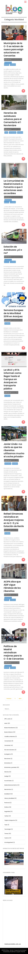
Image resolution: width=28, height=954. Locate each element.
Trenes (6, 833)
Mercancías (7, 789)
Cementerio (12, 132)
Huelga (6, 776)
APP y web (7, 719)
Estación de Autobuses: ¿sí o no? (13, 250)
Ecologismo (7, 754)
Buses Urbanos (8, 732)
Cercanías (7, 745)
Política (6, 807)
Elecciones (7, 758)
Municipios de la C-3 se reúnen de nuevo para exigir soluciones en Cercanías (13, 49)
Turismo (6, 838)
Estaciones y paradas (8, 63)
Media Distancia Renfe (10, 785)
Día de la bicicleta (9, 749)
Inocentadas (7, 780)
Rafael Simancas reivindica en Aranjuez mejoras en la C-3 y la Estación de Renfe (14, 520)
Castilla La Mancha (9, 736)
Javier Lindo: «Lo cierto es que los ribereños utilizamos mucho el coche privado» (14, 450)
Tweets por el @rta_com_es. (12, 944)
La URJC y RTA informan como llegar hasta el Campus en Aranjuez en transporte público (12, 379)
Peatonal (6, 802)
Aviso (6, 132)
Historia (6, 772)
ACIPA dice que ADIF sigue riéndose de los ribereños (12, 586)
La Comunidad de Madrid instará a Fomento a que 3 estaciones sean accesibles (14, 187)
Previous (9, 698)
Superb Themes (21, 951)
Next (20, 698)
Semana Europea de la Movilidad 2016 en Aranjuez (13, 313)
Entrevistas (8, 463)
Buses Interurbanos (9, 727)
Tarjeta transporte (9, 820)
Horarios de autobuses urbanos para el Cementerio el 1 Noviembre (13, 119)
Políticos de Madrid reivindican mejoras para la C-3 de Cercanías (14, 652)
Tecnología (7, 829)
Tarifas (6, 816)
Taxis (5, 824)
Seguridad (7, 811)
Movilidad (12, 64)
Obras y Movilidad (9, 798)
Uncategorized (8, 842)
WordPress (12, 951)
